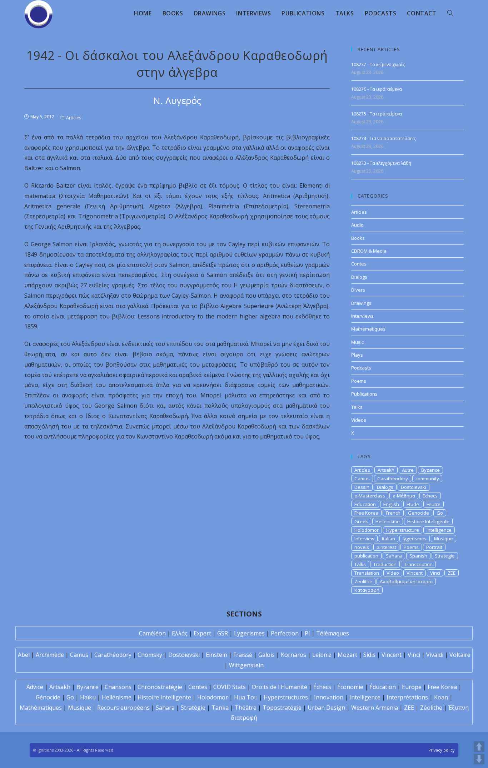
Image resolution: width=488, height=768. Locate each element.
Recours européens (123, 708)
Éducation (382, 687)
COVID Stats (229, 687)
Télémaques (332, 633)
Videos (358, 420)
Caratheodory (392, 478)
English (391, 504)
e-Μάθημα (404, 495)
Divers (358, 290)
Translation (366, 573)
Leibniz (322, 655)
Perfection (285, 633)
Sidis (369, 655)
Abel (24, 655)
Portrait (434, 547)
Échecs (322, 687)
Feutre (433, 504)
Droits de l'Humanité (279, 687)
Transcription (418, 564)
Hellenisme (387, 521)
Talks (357, 407)
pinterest (386, 547)
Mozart (347, 655)
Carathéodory (112, 655)
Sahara (394, 556)
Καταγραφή (366, 590)
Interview (364, 538)
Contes (359, 264)
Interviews (362, 316)
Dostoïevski (184, 655)
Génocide (48, 697)
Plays (357, 355)
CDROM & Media (369, 251)
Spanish (418, 556)
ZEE (451, 573)
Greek (361, 521)
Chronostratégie (160, 687)
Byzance (430, 470)
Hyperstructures (286, 697)
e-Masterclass (369, 495)
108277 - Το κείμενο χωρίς (378, 64)
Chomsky (150, 655)
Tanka (220, 708)
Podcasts (361, 368)
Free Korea (366, 513)
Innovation (328, 697)
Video (393, 573)
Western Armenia (374, 708)
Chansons (118, 687)
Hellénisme (116, 697)
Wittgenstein (246, 665)
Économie (350, 687)
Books (358, 238)
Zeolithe (363, 581)
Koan (441, 697)
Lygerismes (249, 633)
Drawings (361, 303)
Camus (362, 478)
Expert (202, 633)
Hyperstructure (402, 530)
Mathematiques (368, 329)
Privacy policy (441, 750)
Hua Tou (246, 697)
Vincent (415, 573)
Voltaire (459, 655)
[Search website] (450, 13)
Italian (388, 538)
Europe (412, 687)
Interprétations (407, 697)
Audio (357, 225)
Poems (358, 381)
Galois (266, 655)
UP (479, 746)
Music (357, 342)
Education (365, 504)
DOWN (479, 759)
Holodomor (366, 530)
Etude (413, 504)
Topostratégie (282, 708)
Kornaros (293, 655)
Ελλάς (180, 633)
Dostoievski (413, 487)
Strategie (445, 556)
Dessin (361, 487)
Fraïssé (242, 655)
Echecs (430, 495)
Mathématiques (41, 708)
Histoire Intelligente (428, 521)
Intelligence (439, 530)
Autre (408, 470)
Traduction (385, 564)
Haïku (88, 697)
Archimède (50, 655)
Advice (34, 687)
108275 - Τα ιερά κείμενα (376, 114)
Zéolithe (431, 708)
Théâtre (246, 708)
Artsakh (386, 470)
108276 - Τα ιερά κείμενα (376, 89)
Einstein (216, 655)
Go (440, 513)
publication (366, 556)
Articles (73, 118)
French (393, 513)
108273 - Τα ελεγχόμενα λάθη (381, 163)
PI (307, 633)
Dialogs (359, 277)
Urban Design (326, 708)
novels (361, 547)
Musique (443, 538)
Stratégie (193, 708)
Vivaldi (434, 655)
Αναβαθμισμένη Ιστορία (406, 581)
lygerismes (415, 538)
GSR (222, 633)
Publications (364, 394)
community (427, 478)
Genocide (418, 513)
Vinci (435, 573)
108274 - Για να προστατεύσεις (383, 138)
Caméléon (152, 633)
